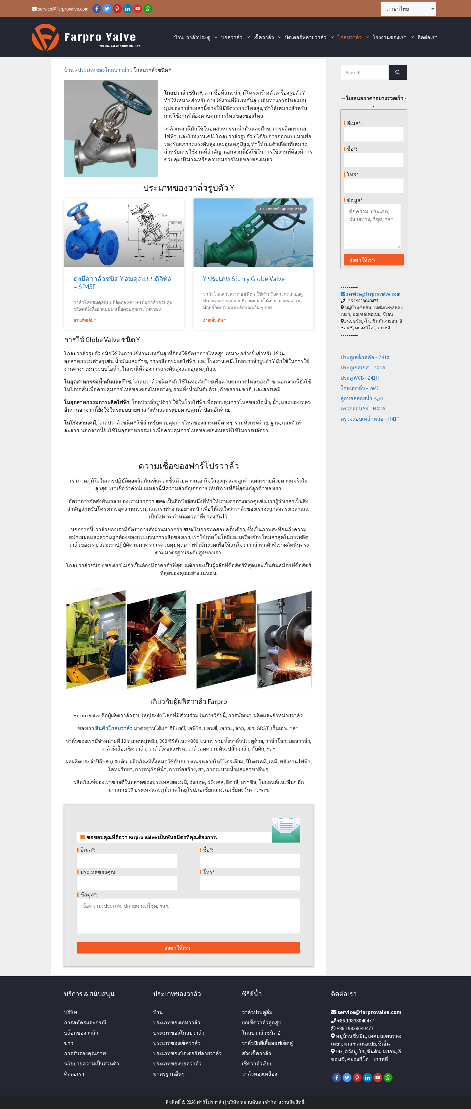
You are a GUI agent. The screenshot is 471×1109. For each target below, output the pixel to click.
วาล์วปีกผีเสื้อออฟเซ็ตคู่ (267, 1043)
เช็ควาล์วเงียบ (257, 1063)
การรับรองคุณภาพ (85, 1053)
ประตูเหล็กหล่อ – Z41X (365, 357)
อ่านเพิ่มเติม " (85, 320)
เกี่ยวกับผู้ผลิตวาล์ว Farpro (188, 701)
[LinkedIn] (127, 8)
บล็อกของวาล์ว (81, 1032)
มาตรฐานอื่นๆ (169, 1074)
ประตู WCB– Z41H (360, 377)
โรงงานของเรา (390, 37)
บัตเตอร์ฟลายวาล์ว (305, 37)
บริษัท (70, 1012)
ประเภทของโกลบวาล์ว (103, 70)
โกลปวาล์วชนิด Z (261, 1032)
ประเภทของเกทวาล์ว (176, 1022)
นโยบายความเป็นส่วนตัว (91, 1063)
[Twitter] (107, 8)
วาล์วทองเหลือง (259, 1074)
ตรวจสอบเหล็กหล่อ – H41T (370, 419)
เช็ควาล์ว (263, 37)
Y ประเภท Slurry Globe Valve (244, 278)
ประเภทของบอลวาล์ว (177, 1063)
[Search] (398, 72)
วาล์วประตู (198, 37)
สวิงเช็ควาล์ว (256, 1053)
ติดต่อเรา (427, 37)
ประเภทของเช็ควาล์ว (177, 1043)
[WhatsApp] (148, 8)
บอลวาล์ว (232, 37)
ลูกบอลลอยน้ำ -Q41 (362, 398)
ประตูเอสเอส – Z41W (363, 367)
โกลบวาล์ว (349, 37)
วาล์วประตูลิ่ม (257, 1012)
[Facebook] (96, 8)
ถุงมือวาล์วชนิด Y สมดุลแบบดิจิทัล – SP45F (123, 282)
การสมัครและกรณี (85, 1022)
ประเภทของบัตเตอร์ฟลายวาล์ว (187, 1053)
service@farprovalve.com (62, 9)
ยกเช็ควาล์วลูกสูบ (261, 1022)
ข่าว (68, 1043)
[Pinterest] (117, 8)
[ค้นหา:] (365, 72)
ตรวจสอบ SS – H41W (363, 408)
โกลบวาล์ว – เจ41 (360, 388)
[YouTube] (137, 8)
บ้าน (179, 37)
